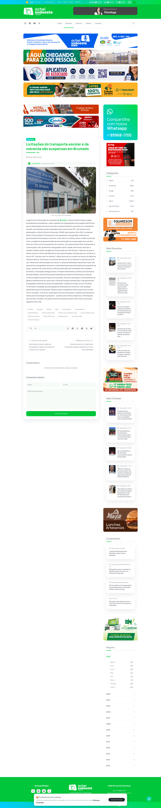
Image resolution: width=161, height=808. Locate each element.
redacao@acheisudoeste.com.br (120, 793)
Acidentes (121, 186)
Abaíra (121, 180)
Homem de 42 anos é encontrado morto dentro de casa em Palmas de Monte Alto (124, 332)
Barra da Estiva (121, 206)
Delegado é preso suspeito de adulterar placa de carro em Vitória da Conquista (119, 571)
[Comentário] (31, 329)
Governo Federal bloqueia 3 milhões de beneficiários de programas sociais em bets (124, 311)
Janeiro (121, 687)
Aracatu (121, 196)
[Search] (133, 23)
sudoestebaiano (80, 309)
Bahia (121, 201)
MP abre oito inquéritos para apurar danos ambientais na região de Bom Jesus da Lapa (122, 288)
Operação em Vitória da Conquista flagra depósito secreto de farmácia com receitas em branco (124, 493)
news (57, 309)
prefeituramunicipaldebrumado (67, 313)
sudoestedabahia (33, 313)
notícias (48, 309)
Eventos (79, 23)
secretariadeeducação (87, 313)
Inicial (59, 23)
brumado (30, 309)
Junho (121, 669)
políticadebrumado (48, 316)
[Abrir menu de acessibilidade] (149, 798)
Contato (98, 23)
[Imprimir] (35, 329)
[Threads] (87, 329)
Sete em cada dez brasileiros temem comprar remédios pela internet (123, 353)
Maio (121, 673)
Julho (121, 666)
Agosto (121, 662)
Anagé (121, 191)
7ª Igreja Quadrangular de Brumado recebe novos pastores (118, 553)
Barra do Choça (121, 211)
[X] (39, 23)
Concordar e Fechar (117, 800)
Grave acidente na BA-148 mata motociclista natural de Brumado (124, 454)
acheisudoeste (66, 309)
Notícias (68, 23)
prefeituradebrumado (48, 313)
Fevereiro (121, 684)
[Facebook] (30, 23)
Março (121, 680)
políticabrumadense (34, 316)
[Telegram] (82, 329)
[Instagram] (25, 23)
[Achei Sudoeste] (38, 11)
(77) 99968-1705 (120, 791)
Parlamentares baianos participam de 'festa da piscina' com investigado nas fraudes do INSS (124, 415)
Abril (121, 676)
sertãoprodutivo (63, 316)
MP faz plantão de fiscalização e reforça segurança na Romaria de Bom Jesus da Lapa (124, 435)
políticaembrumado (33, 320)
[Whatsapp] (68, 329)
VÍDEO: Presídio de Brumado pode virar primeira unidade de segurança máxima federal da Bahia (124, 473)
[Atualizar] (134, 2)
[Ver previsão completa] (130, 2)
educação (40, 309)
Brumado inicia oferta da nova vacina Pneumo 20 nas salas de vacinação (120, 603)
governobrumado (77, 316)
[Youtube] (34, 23)
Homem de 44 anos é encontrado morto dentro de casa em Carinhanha (124, 266)
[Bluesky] (91, 329)
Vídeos (88, 23)
